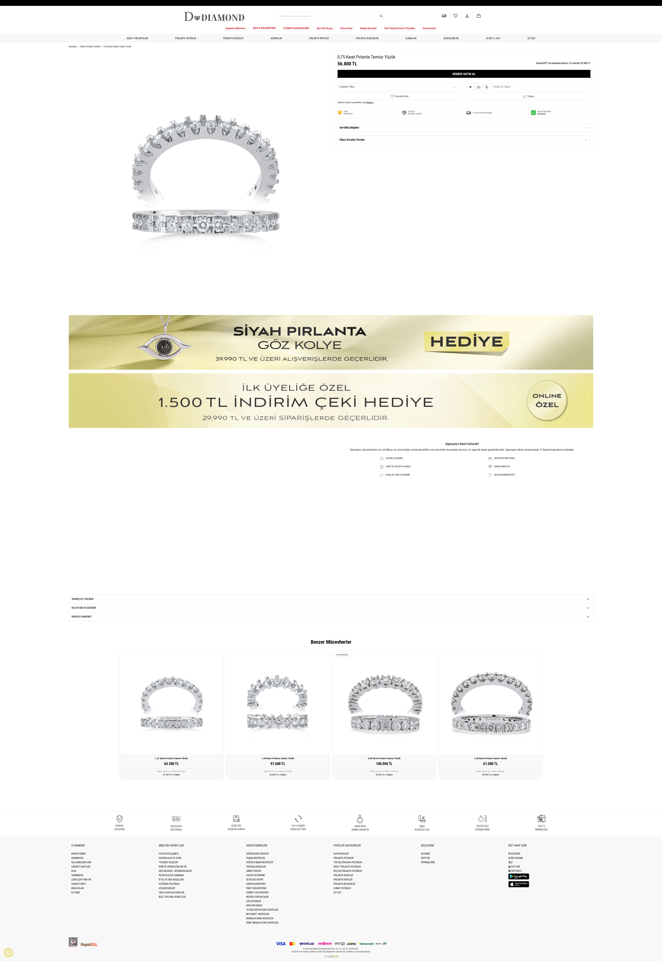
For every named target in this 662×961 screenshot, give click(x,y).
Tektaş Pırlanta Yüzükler (348, 862)
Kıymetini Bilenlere (235, 28)
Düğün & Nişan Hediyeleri (259, 862)
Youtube (515, 866)
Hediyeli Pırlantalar (257, 896)
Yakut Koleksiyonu (256, 888)
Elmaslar (411, 38)
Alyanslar (276, 38)
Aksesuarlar (451, 38)
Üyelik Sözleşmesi (168, 853)
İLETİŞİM (75, 892)
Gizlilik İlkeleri (167, 888)
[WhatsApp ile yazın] (8, 953)
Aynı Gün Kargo (325, 28)
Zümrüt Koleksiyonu (257, 892)
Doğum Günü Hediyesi (257, 853)
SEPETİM (425, 858)
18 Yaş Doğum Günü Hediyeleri (262, 909)
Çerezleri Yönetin (81, 879)
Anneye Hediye (253, 871)
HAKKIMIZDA (77, 875)
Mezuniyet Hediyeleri (257, 914)
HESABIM (425, 853)
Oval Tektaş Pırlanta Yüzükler (399, 28)
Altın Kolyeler (341, 853)
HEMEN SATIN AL (463, 74)
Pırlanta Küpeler (319, 38)
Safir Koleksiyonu (256, 883)
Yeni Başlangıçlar (256, 866)
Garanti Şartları (80, 866)
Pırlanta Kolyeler (233, 38)
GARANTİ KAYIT (78, 883)
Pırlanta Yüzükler (185, 38)
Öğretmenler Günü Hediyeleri (262, 922)
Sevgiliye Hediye (254, 879)
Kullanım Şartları (81, 862)
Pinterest (516, 871)
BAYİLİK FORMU (78, 853)
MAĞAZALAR (77, 888)
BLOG (73, 871)
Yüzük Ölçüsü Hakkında (171, 875)
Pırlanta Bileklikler (367, 38)
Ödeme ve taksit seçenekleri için (356, 102)
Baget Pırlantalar (137, 38)
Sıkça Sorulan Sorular (171, 892)
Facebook (515, 853)
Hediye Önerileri (368, 28)
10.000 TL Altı (493, 38)
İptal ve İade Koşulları (171, 879)
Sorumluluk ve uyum (170, 858)
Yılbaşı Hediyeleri (255, 858)
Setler (531, 38)
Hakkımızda (77, 858)
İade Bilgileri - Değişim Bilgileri (175, 871)
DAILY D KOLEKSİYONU (264, 28)
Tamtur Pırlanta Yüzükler (90, 46)
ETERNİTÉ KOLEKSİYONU (296, 28)
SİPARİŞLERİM (428, 862)
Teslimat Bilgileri (168, 862)
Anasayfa (73, 46)
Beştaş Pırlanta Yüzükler (348, 871)
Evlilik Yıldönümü (255, 875)
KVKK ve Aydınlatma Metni (173, 866)
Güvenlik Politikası (169, 883)
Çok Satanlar (429, 28)
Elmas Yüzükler (342, 888)
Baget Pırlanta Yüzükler (347, 866)
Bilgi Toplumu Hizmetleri (172, 896)
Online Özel (346, 28)
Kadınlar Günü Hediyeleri (259, 918)
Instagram (516, 858)
